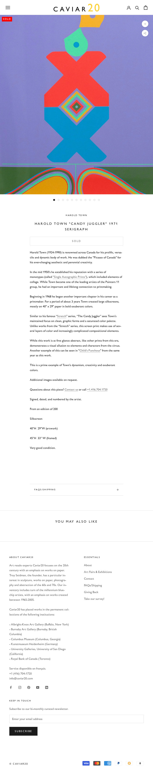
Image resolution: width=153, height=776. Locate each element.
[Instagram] (19, 687)
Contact (89, 578)
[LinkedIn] (46, 687)
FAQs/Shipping (45, 489)
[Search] (137, 8)
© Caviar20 (18, 763)
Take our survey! (94, 599)
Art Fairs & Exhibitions (98, 572)
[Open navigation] (8, 7)
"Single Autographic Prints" (69, 277)
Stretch (61, 316)
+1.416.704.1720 (97, 389)
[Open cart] (145, 7)
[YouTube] (37, 687)
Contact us (71, 389)
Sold (76, 241)
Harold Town (76, 215)
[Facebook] (10, 687)
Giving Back (91, 592)
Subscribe (23, 731)
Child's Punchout (89, 350)
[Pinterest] (28, 687)
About (88, 565)
